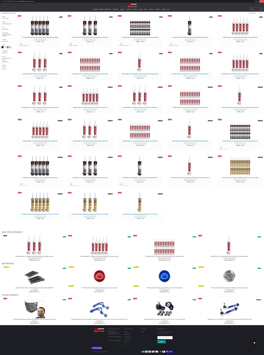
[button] (108, 9)
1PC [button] (19, 45)
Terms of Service (127, 339)
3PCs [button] (21, 45)
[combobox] (256, 9)
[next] (260, 248)
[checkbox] (2, 47)
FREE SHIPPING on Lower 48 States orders (26, 1)
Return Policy (127, 336)
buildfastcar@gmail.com (115, 332)
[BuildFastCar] (132, 5)
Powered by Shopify (103, 351)
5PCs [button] (24, 45)
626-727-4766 (14, 1)
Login (257, 1)
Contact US (126, 341)
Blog (125, 344)
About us (126, 331)
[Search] (261, 9)
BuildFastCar (96, 351)
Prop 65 (142, 331)
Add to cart (40, 26)
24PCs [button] (26, 45)
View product (90, 96)
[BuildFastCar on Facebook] (3, 1)
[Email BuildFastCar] (1, 1)
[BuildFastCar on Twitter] (10, 1)
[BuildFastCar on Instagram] (6, 1)
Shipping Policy (127, 334)
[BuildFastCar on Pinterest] (8, 1)
